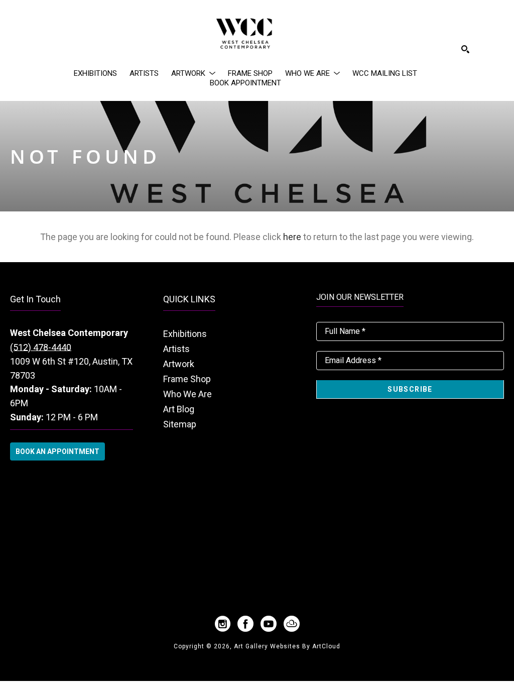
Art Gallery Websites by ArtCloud (287, 646)
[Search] (465, 49)
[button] (193, 73)
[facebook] (245, 624)
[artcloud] (292, 624)
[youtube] (269, 624)
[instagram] (222, 624)
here (292, 237)
